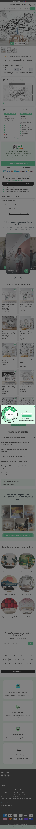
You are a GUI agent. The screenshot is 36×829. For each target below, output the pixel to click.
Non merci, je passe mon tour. (26, 418)
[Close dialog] (34, 406)
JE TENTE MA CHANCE (26, 416)
